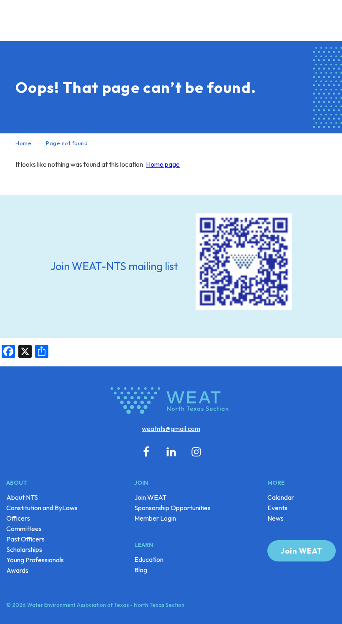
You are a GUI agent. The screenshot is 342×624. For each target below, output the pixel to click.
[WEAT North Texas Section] (171, 402)
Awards (17, 570)
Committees (24, 528)
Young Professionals (35, 560)
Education (148, 559)
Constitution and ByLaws (42, 508)
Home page (163, 164)
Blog (140, 570)
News (275, 518)
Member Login (155, 518)
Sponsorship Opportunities (172, 508)
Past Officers (25, 539)
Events (277, 508)
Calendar (280, 497)
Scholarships (24, 549)
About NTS (22, 497)
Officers (18, 518)
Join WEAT (150, 497)
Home (23, 143)
